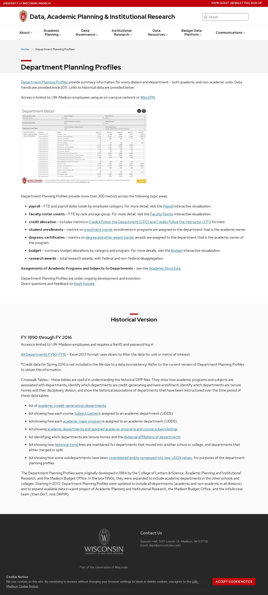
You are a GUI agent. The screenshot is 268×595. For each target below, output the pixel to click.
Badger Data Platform (191, 33)
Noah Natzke (84, 283)
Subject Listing (86, 413)
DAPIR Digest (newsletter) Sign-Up (236, 3)
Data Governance (85, 33)
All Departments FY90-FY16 (43, 354)
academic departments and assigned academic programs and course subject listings (112, 429)
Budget (177, 250)
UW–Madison (27, 3)
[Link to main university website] (103, 555)
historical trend (66, 444)
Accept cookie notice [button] (234, 582)
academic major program (82, 421)
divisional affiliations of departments (152, 437)
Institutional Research (121, 33)
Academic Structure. (165, 268)
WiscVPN (147, 97)
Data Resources (156, 33)
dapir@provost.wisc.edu (164, 545)
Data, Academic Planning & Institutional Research (102, 16)
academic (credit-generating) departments (72, 405)
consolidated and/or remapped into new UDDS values (150, 457)
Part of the (104, 567)
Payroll (168, 206)
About (24, 33)
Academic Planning (51, 33)
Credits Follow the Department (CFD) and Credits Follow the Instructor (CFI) (150, 222)
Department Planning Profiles (44, 82)
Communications (229, 33)
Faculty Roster (161, 214)
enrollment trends (98, 229)
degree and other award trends (110, 237)
